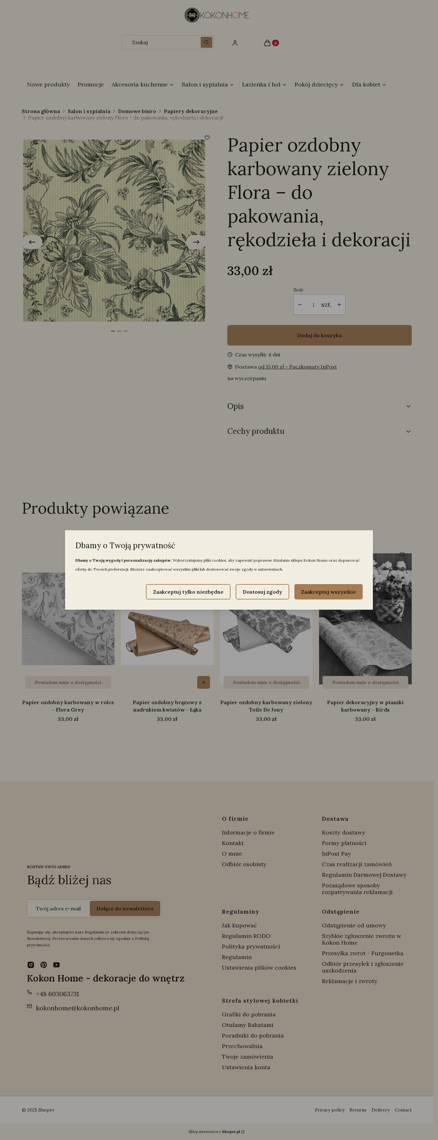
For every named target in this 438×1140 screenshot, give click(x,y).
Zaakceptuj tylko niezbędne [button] (188, 592)
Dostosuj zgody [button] (262, 592)
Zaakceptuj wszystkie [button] (328, 592)
